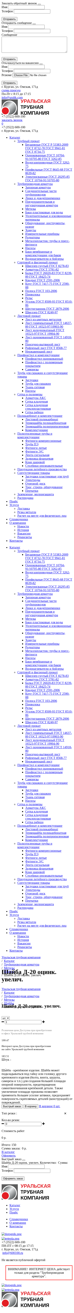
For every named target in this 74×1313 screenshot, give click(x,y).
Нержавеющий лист (38, 351)
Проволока (32, 294)
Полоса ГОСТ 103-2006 (41, 291)
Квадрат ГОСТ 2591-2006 (42, 280)
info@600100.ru (12, 1253)
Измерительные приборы (42, 233)
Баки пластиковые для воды (44, 212)
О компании (17, 522)
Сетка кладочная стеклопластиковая (38, 406)
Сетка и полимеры (29, 394)
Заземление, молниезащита (35, 494)
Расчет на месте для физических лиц (42, 515)
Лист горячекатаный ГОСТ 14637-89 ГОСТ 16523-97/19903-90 (48, 324)
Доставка (23, 508)
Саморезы (32, 369)
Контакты (16, 540)
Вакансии (24, 533)
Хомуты (30, 230)
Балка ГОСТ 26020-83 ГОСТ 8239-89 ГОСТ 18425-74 (48, 274)
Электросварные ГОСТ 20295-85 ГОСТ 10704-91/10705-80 (47, 178)
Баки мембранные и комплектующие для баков (43, 253)
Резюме (7, 75)
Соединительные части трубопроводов (41, 192)
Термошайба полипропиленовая (47, 426)
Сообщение (9, 34)
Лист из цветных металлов (43, 319)
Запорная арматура (38, 187)
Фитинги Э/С (34, 451)
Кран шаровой (35, 462)
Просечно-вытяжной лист (42, 344)
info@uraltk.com (12, 97)
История (23, 530)
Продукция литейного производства (42, 469)
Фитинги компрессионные (43, 440)
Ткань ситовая (35, 387)
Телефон (7, 11)
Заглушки (31, 380)
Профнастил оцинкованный (44, 358)
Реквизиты (24, 537)
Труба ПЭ (31, 444)
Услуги (14, 505)
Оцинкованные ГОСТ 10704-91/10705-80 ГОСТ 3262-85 (45, 157)
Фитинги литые (36, 448)
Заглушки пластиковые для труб (47, 476)
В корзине (49, 1106)
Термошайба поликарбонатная (45, 423)
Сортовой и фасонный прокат (37, 262)
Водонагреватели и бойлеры (44, 258)
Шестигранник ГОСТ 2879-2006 (47, 308)
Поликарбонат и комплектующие (39, 415)
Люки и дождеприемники (42, 198)
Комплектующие (36, 430)
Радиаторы (32, 237)
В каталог (8, 1152)
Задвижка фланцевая (39, 458)
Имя (4, 7)
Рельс (29, 298)
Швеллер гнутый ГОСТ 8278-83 (47, 266)
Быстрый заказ (12, 1106)
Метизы (30, 209)
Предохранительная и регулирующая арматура (41, 203)
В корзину (31, 1106)
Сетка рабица (34, 412)
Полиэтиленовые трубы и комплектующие (34, 435)
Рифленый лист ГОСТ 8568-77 (46, 348)
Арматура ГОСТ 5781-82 (42, 269)
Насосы (30, 248)
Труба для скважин (38, 383)
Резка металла (26, 512)
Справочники (18, 519)
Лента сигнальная (37, 455)
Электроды (32, 480)
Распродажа (25, 498)
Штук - (6, 1059)
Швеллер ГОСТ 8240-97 (41, 312)
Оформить (9, 1155)
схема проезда (11, 90)
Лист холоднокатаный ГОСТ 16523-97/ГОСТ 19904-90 (44, 331)
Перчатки (31, 490)
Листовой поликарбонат (41, 419)
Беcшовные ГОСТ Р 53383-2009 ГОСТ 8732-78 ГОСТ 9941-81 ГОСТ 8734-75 (46, 148)
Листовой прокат (29, 316)
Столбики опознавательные (44, 465)
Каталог (14, 137)
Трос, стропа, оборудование (44, 487)
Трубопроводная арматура (35, 184)
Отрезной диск (35, 483)
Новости (23, 526)
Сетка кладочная (36, 401)
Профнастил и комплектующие (38, 355)
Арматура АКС (35, 398)
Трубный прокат (28, 141)
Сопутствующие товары (33, 473)
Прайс (13, 501)
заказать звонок (12, 120)
